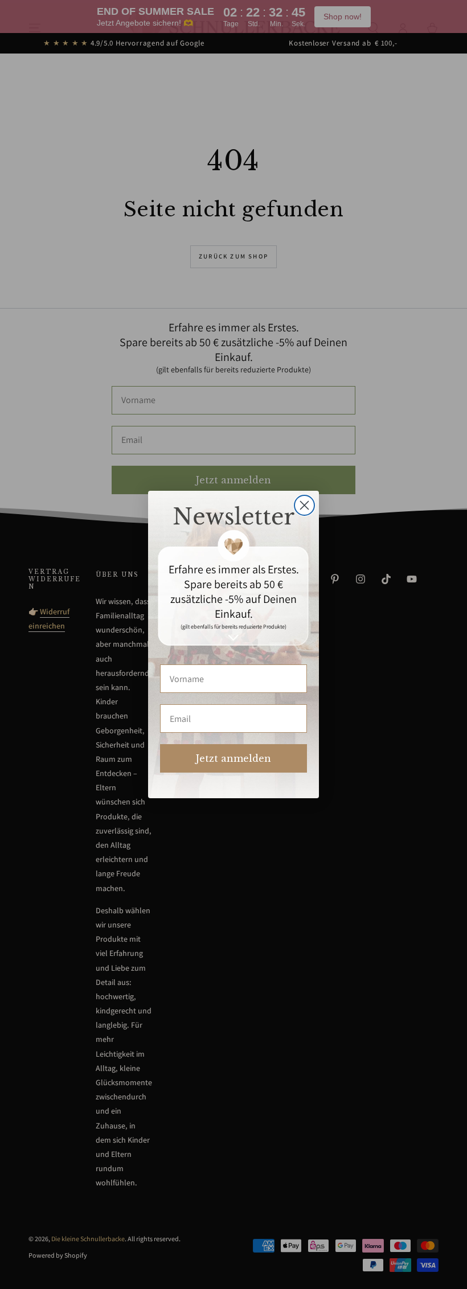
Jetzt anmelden (233, 758)
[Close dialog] (304, 505)
